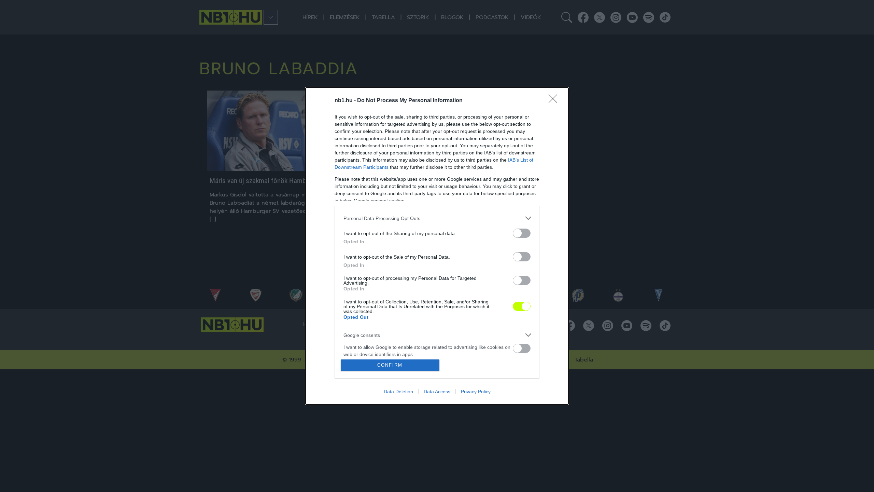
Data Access (437, 391)
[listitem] (437, 218)
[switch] (522, 233)
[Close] (555, 100)
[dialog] (437, 246)
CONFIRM (390, 365)
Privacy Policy (476, 391)
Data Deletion (398, 391)
